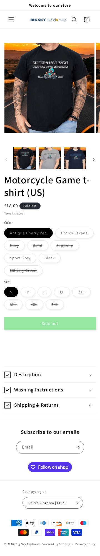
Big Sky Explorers (28, 544)
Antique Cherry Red (31, 234)
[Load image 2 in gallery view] (50, 158)
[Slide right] (94, 159)
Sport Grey (23, 259)
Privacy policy (85, 544)
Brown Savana (77, 234)
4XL (37, 305)
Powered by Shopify (56, 544)
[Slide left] (6, 159)
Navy (17, 246)
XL (65, 293)
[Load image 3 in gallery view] (75, 158)
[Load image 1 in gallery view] (25, 158)
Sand (40, 246)
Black (52, 259)
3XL (16, 305)
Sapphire (67, 246)
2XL (84, 293)
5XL (57, 305)
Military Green (26, 271)
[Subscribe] (78, 447)
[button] (11, 20)
